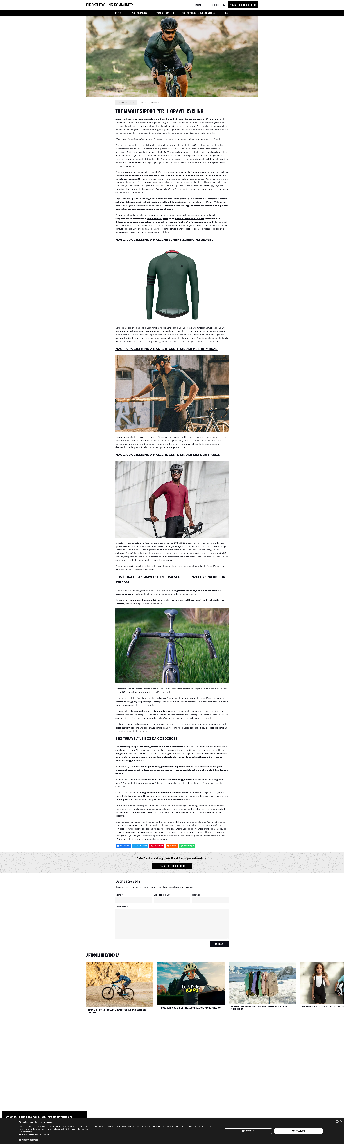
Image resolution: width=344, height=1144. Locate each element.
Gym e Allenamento (165, 13)
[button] (202, 4)
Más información (25, 1131)
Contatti (215, 5)
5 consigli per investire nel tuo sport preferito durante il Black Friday (259, 1007)
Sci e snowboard (140, 13)
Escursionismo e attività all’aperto (198, 13)
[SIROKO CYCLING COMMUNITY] (109, 4)
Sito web (196, 894)
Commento (121, 906)
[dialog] (172, 1131)
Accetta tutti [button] (298, 1131)
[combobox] (337, 1121)
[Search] (224, 4)
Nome (119, 894)
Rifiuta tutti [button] (248, 1131)
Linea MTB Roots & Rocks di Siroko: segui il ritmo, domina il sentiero (117, 1011)
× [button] (341, 1121)
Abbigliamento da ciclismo (126, 102)
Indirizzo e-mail (162, 894)
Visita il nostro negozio (243, 5)
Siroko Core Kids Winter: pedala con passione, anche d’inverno (190, 1007)
